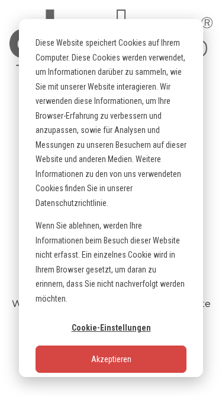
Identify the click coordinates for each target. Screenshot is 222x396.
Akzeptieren (111, 359)
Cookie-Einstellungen (111, 327)
